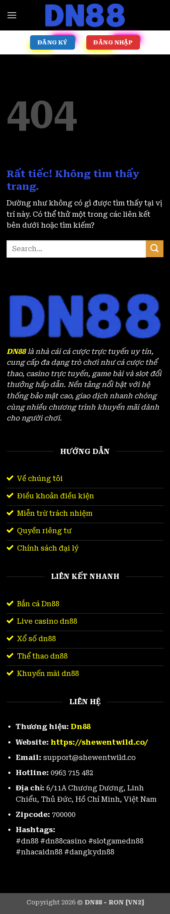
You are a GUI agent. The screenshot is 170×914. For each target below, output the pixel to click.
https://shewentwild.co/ (99, 742)
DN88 (16, 351)
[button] (12, 15)
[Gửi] (154, 248)
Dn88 (80, 726)
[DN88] (85, 15)
